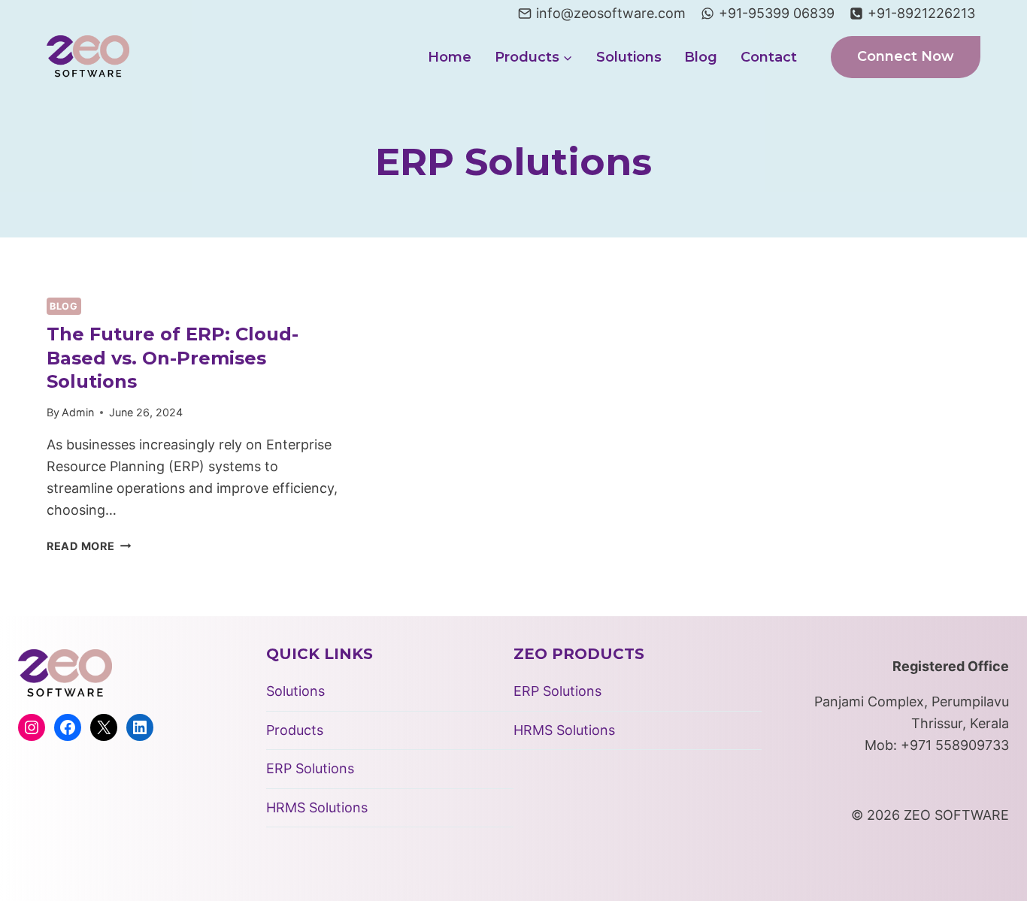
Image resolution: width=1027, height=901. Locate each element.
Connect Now (905, 56)
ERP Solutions (310, 768)
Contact (769, 57)
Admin (78, 412)
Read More (89, 546)
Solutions (629, 57)
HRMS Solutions (317, 807)
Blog (700, 57)
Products (294, 730)
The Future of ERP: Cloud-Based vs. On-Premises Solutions (172, 357)
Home (449, 57)
